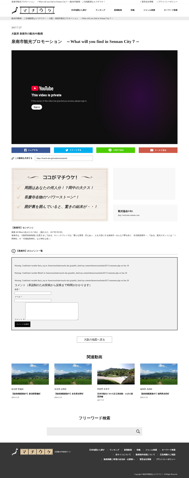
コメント (20, 319)
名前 (17, 289)
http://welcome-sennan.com (128, 215)
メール (18, 297)
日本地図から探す (79, 10)
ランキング (100, 10)
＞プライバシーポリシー (167, 2)
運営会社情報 (145, 459)
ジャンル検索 (149, 10)
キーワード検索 (171, 10)
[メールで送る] (158, 150)
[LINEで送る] (115, 150)
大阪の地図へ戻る (94, 339)
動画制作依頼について (145, 455)
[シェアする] (30, 150)
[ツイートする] (73, 150)
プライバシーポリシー (165, 459)
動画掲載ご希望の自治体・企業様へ (119, 459)
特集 (133, 10)
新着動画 (118, 10)
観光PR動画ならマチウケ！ (153, 474)
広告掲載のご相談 (167, 455)
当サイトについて (123, 455)
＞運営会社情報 (146, 2)
